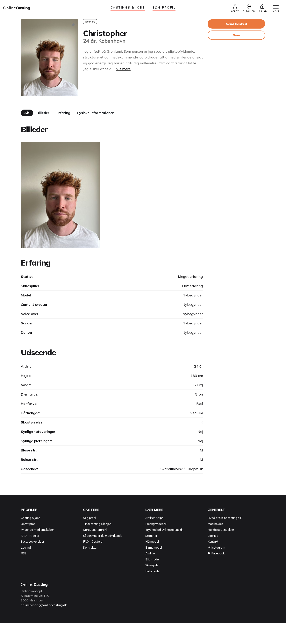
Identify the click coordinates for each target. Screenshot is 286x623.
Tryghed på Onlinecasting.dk (164, 530)
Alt (27, 113)
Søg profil (89, 518)
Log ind (26, 547)
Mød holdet (215, 524)
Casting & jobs (30, 518)
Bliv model (152, 559)
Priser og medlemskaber (37, 530)
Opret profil (28, 524)
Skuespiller (152, 565)
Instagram (218, 547)
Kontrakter (90, 547)
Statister (151, 536)
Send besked (236, 24)
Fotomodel (152, 571)
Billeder (43, 113)
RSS (23, 553)
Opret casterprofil (95, 530)
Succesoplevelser (32, 541)
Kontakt (213, 541)
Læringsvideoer (155, 524)
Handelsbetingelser (221, 530)
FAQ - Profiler (30, 536)
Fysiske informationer (95, 113)
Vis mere (123, 69)
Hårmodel (152, 541)
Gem (236, 35)
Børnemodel (153, 547)
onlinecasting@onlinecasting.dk (44, 605)
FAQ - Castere (93, 541)
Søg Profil (164, 7)
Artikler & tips (154, 518)
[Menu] (276, 7)
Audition (150, 553)
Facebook (218, 553)
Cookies (213, 536)
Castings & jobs (128, 7)
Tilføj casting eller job (97, 524)
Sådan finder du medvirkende (102, 536)
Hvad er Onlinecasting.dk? (225, 518)
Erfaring (63, 113)
